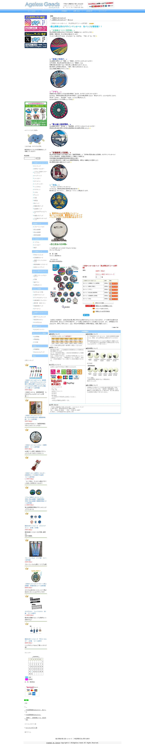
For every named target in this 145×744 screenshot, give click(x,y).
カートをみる (31, 11)
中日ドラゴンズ (38, 255)
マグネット (37, 189)
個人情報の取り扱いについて (64, 738)
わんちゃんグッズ (39, 352)
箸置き (36, 200)
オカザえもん (38, 322)
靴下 (35, 247)
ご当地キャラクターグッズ (40, 313)
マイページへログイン (48, 11)
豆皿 (35, 197)
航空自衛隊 (37, 235)
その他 (36, 342)
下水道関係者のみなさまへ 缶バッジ (36, 711)
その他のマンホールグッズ (40, 219)
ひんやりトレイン (39, 329)
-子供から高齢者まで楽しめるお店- (73, 4)
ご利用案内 (64, 11)
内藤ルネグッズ (38, 215)
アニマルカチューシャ (40, 297)
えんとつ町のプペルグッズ (40, 271)
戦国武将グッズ (38, 306)
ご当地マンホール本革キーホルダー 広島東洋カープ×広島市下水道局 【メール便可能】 (35, 475)
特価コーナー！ (37, 346)
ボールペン (37, 181)
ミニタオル (37, 186)
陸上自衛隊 (37, 229)
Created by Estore (53, 743)
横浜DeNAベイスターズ (40, 264)
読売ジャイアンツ (39, 267)
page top (115, 327)
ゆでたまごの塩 (38, 292)
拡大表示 (67, 307)
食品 (34, 356)
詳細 (26, 703)
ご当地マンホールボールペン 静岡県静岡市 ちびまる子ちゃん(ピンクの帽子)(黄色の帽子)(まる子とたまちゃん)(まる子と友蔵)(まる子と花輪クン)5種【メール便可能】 (35, 384)
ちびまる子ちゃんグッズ (40, 212)
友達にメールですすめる (103, 311)
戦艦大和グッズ (38, 206)
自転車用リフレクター (40, 300)
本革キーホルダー (39, 169)
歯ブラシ (36, 282)
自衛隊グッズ (38, 209)
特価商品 (36, 349)
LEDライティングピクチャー (40, 276)
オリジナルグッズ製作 (39, 333)
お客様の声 (89, 11)
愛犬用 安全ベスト (40, 303)
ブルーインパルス (39, 227)
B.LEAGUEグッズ (38, 239)
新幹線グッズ (37, 326)
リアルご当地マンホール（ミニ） (40, 172)
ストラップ (37, 166)
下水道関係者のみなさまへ (33, 715)
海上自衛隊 (37, 232)
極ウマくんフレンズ (40, 317)
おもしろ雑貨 (37, 289)
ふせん (36, 192)
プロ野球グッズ (37, 251)
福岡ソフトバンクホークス (40, 261)
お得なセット (38, 285)
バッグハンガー (38, 184)
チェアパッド (38, 175)
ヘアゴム (36, 242)
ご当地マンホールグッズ (40, 163)
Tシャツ (36, 195)
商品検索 (26, 155)
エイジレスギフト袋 (30, 724)
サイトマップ (102, 11)
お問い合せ (76, 11)
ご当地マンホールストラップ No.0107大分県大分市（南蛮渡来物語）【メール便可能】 (35, 417)
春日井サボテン (38, 319)
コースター (37, 178)
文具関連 (36, 336)
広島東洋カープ (38, 257)
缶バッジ (36, 203)
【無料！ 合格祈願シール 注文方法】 (36, 718)
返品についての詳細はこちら (104, 306)
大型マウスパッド (39, 295)
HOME (51, 16)
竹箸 (35, 279)
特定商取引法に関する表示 (82, 738)
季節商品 (36, 339)
